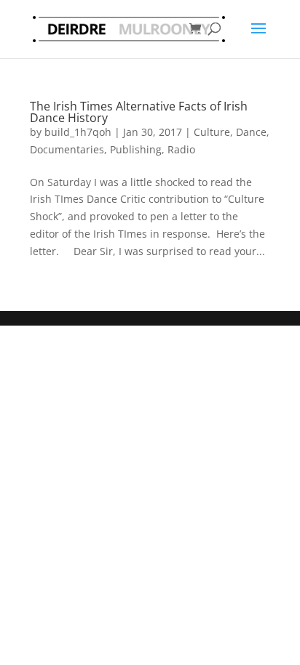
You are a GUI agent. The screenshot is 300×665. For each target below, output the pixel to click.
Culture (212, 132)
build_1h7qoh (77, 132)
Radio (181, 149)
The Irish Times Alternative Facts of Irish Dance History (139, 112)
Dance (251, 132)
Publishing (136, 149)
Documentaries (67, 149)
